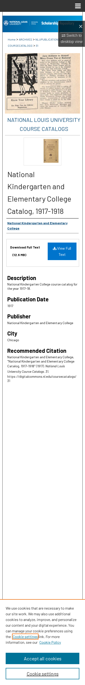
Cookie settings (25, 636)
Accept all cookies (42, 658)
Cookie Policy (50, 642)
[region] (42, 642)
